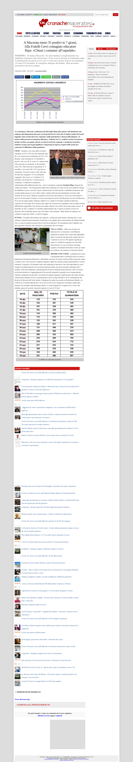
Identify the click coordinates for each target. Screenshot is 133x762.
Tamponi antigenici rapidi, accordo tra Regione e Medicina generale (47, 577)
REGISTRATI (53, 14)
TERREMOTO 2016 (94, 33)
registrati (59, 715)
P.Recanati (51, 36)
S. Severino (76, 36)
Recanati (43, 36)
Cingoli (112, 36)
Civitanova (35, 36)
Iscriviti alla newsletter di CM (33, 704)
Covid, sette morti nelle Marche (33, 400)
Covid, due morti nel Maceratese (33, 632)
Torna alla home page (22, 699)
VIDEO (107, 33)
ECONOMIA (78, 33)
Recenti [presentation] (100, 49)
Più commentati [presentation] (111, 49)
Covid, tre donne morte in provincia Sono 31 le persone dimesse (45, 542)
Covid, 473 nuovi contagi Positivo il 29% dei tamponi (41, 681)
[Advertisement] (47, 467)
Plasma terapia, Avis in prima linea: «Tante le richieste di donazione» (47, 514)
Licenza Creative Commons (82, 759)
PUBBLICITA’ (37, 14)
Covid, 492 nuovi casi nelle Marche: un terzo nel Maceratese (44, 373)
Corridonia (85, 36)
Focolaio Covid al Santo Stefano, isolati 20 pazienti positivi (43, 563)
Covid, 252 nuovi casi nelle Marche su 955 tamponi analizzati (44, 619)
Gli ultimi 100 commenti (102, 208)
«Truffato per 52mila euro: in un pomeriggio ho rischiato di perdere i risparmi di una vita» (101, 86)
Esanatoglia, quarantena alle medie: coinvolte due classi (42, 639)
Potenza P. (67, 36)
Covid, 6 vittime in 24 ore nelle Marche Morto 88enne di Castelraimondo (48, 493)
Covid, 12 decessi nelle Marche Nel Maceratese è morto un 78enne (46, 584)
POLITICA (57, 33)
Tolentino (59, 36)
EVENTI (67, 33)
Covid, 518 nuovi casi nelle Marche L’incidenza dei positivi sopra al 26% (48, 646)
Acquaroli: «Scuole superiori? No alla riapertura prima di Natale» (46, 507)
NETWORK (62, 14)
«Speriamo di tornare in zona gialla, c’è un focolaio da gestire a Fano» (47, 591)
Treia (92, 36)
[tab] (91, 49)
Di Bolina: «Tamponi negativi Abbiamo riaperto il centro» (43, 549)
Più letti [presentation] (91, 49)
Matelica (106, 36)
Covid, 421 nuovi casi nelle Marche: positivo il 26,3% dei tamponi (46, 521)
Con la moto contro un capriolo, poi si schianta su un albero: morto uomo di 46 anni (102, 55)
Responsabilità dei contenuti (51, 759)
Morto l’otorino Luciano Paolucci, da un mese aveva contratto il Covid (47, 435)
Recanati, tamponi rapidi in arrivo (34, 605)
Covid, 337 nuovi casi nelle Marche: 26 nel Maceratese (42, 556)
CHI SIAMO (21, 14)
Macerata (27, 36)
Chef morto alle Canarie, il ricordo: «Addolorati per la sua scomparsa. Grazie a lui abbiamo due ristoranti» (102, 65)
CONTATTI (29, 14)
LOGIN (45, 14)
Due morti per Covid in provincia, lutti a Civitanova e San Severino (46, 660)
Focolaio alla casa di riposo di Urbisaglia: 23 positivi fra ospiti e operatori (49, 486)
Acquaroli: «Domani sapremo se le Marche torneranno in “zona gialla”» (48, 380)
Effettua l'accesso (44, 715)
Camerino (98, 36)
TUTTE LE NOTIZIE (32, 33)
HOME (19, 33)
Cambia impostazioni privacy (66, 760)
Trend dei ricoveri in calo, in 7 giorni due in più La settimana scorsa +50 (48, 667)
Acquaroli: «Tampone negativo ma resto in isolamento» (42, 653)
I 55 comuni (18, 36)
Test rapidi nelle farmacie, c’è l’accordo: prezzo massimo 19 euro (46, 535)
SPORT (46, 33)
